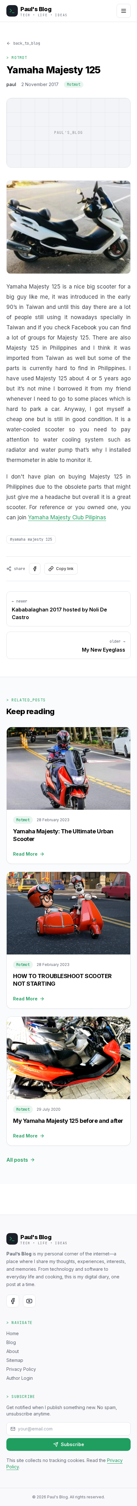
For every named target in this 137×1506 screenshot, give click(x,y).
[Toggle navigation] (124, 11)
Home (12, 1333)
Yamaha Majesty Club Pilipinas (67, 517)
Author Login (19, 1378)
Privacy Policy (21, 1369)
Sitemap (14, 1360)
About (12, 1351)
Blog (11, 1342)
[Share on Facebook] (34, 568)
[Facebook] (12, 1301)
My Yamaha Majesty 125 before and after (68, 1120)
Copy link (65, 568)
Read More (25, 854)
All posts (17, 1160)
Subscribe (72, 1444)
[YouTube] (29, 1301)
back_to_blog (26, 43)
